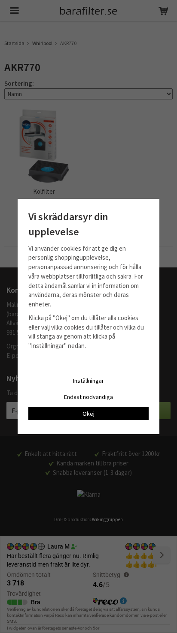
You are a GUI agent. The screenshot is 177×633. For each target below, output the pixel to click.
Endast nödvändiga (88, 397)
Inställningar (88, 380)
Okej (88, 413)
